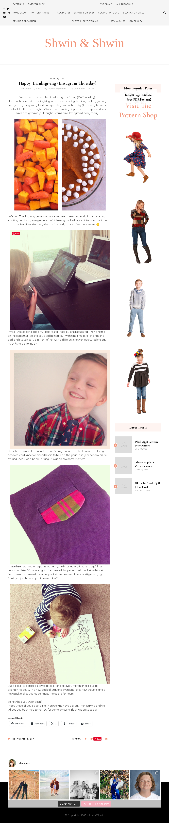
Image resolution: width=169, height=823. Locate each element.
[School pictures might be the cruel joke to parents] (145, 784)
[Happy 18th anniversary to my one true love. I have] (24, 784)
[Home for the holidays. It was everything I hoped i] (54, 784)
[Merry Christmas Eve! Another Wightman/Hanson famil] (84, 784)
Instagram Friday (23, 739)
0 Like (91, 88)
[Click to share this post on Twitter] (91, 739)
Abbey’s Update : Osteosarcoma (145, 464)
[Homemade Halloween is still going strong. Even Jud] (114, 784)
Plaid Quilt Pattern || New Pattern (147, 443)
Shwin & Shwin (84, 43)
